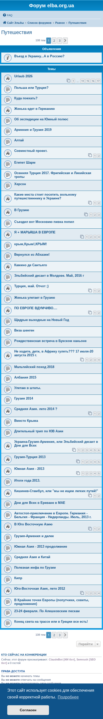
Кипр (18, 578)
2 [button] (54, 40)
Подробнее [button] (68, 697)
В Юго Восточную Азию (33, 524)
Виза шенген (24, 330)
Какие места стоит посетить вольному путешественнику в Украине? (45, 196)
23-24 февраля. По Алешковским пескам (47, 611)
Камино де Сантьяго (30, 265)
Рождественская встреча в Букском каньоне (50, 341)
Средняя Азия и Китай (32, 557)
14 (82, 81)
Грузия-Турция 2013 (30, 457)
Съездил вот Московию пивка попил (44, 222)
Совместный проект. (31, 151)
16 (93, 81)
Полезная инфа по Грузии (35, 567)
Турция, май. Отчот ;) (31, 286)
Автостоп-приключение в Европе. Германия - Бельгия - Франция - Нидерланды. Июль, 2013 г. (53, 515)
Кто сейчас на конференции (23, 654)
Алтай (19, 140)
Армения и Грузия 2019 (33, 130)
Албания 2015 (25, 377)
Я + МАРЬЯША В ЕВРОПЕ (35, 232)
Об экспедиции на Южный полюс (41, 119)
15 (87, 81)
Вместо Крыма (26, 421)
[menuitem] (7, 15)
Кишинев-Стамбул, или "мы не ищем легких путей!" (56, 491)
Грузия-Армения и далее (34, 536)
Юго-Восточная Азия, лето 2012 (39, 588)
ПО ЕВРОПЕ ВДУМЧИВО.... (35, 308)
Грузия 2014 (23, 398)
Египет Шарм (25, 162)
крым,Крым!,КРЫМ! (30, 244)
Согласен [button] (28, 710)
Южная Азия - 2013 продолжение (40, 546)
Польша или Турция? (31, 88)
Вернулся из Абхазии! (32, 254)
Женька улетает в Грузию (34, 297)
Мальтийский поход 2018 (34, 367)
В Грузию (21, 210)
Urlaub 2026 (23, 76)
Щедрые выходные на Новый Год (41, 320)
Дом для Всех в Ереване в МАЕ (39, 503)
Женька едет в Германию (34, 109)
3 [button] (59, 40)
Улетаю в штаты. (27, 388)
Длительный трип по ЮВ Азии (38, 431)
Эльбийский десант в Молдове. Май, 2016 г (49, 275)
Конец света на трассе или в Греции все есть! (51, 621)
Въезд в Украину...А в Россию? (39, 56)
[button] (65, 41)
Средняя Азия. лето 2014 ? (35, 409)
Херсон (20, 184)
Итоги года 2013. (27, 480)
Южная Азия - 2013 (29, 469)
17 (98, 81)
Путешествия (16, 32)
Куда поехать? (26, 98)
